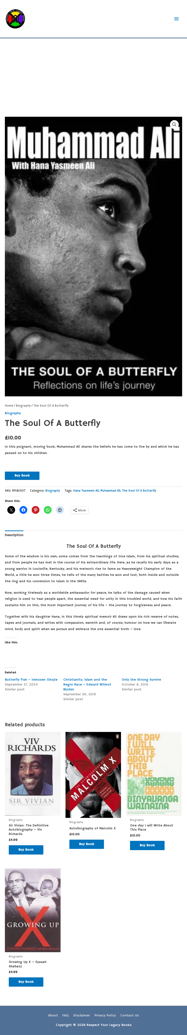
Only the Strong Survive (141, 679)
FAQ (65, 1016)
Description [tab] (14, 535)
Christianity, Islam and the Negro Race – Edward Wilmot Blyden (87, 684)
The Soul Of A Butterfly (139, 491)
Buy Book (22, 476)
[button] (174, 124)
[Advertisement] (93, 75)
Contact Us (129, 1016)
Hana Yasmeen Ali (86, 491)
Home (9, 406)
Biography (23, 406)
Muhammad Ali (110, 491)
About (53, 1016)
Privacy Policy (105, 1016)
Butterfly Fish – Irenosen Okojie (31, 679)
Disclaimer (81, 1016)
